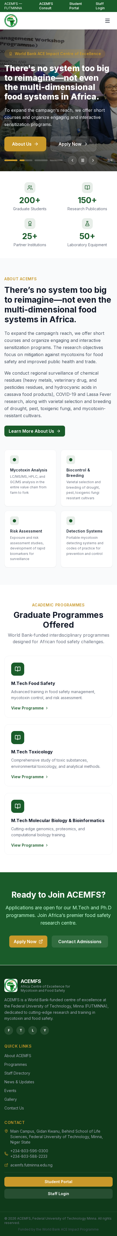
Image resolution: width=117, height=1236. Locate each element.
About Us (22, 144)
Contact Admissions (79, 941)
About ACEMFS (17, 1055)
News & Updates (19, 1081)
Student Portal (75, 6)
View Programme (27, 708)
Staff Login (100, 6)
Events (10, 1090)
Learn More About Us (31, 431)
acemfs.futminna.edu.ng (31, 1165)
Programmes (15, 1064)
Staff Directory (17, 1073)
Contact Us (14, 1108)
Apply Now (70, 144)
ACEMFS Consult (46, 6)
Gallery (10, 1099)
